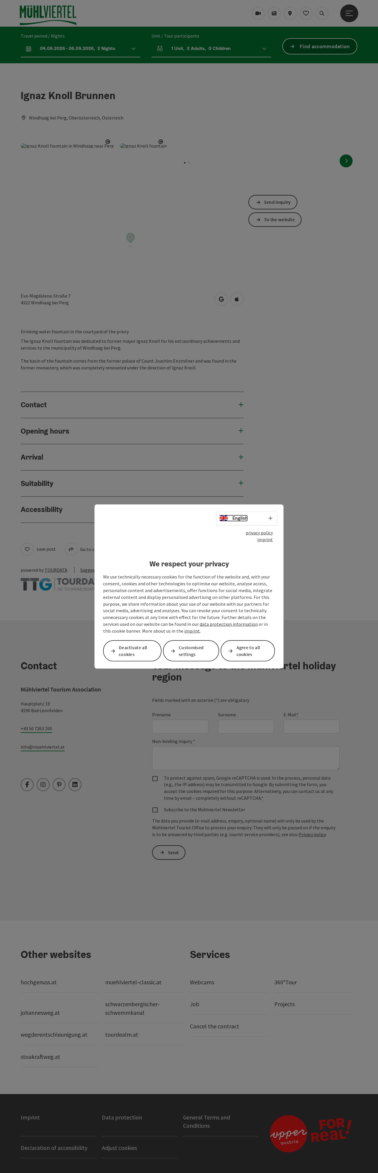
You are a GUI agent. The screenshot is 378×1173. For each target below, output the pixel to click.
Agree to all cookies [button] (248, 650)
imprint (265, 539)
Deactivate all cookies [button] (133, 650)
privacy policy (259, 533)
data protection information (229, 624)
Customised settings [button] (191, 650)
